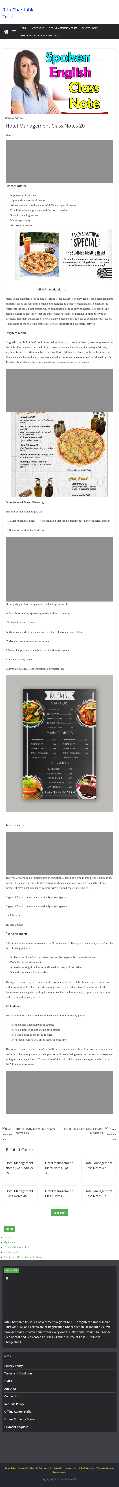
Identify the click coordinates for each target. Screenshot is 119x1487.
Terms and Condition (18, 1373)
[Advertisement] (59, 161)
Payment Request (16, 1427)
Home (23, 28)
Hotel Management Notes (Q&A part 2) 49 (19, 1168)
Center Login (90, 28)
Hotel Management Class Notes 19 (35, 1131)
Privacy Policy (13, 1366)
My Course (37, 28)
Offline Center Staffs (17, 1411)
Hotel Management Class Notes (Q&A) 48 (59, 1168)
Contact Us (11, 1396)
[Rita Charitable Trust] (6, 32)
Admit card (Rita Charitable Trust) (40, 35)
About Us (10, 1389)
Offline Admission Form (63, 28)
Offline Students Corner (20, 1419)
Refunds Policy (14, 1404)
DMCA (8, 1381)
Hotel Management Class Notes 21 (83, 1131)
